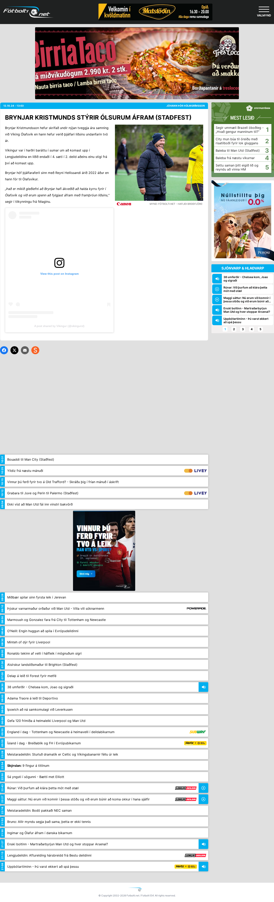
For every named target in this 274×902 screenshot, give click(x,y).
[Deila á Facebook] (4, 350)
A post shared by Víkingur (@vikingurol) (59, 326)
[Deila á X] (14, 350)
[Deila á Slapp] (35, 350)
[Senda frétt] (25, 350)
